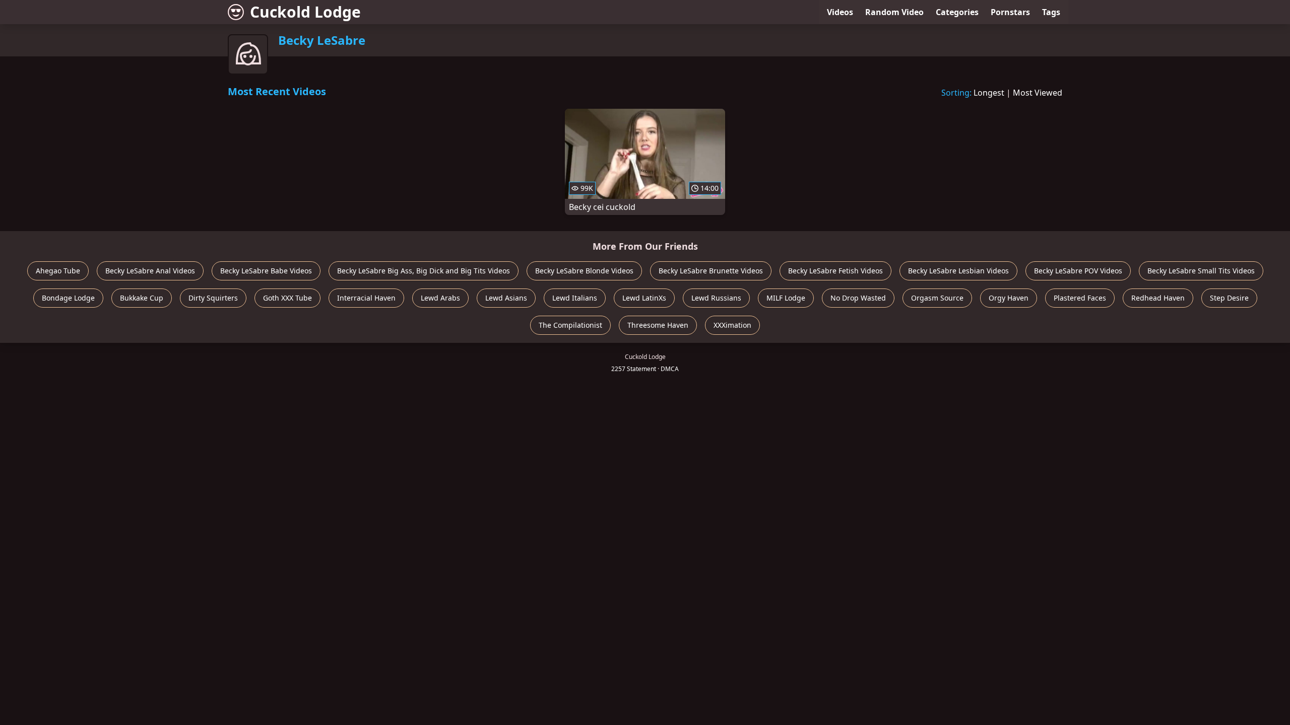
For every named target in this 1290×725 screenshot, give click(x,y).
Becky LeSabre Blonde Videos (584, 270)
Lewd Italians (574, 298)
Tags (1051, 12)
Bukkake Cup (141, 298)
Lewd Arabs (440, 298)
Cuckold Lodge (305, 12)
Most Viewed (1037, 92)
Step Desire (1229, 298)
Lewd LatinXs (644, 298)
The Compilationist (570, 325)
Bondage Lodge (68, 298)
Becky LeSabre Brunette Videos (711, 270)
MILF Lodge (785, 298)
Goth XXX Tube (287, 298)
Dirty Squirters (213, 298)
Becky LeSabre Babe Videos (266, 270)
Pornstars (1010, 12)
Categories (957, 12)
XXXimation (732, 325)
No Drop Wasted (858, 298)
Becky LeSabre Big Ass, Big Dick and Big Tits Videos (423, 270)
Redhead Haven (1158, 298)
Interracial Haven (366, 298)
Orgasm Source (937, 298)
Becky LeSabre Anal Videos (150, 270)
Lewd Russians (716, 298)
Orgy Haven (1008, 298)
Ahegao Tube (58, 270)
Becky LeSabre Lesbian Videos (958, 270)
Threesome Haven (657, 325)
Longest (989, 92)
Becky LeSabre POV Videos (1078, 270)
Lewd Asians (506, 298)
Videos (840, 12)
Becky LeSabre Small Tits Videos (1201, 270)
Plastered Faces (1080, 298)
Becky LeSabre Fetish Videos (835, 270)
